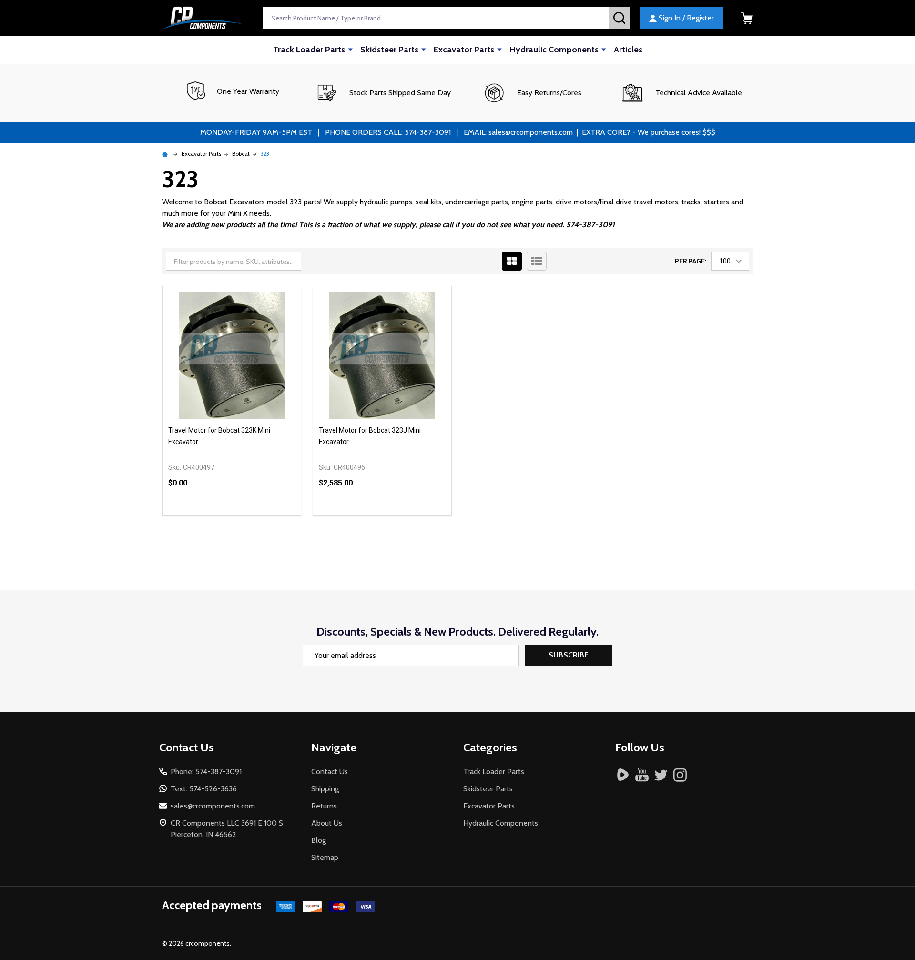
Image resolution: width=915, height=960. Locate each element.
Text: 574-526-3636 (204, 788)
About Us (326, 823)
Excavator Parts (464, 49)
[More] (350, 49)
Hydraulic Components (554, 49)
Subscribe (569, 654)
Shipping (325, 788)
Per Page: (690, 261)
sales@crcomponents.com (213, 805)
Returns (324, 805)
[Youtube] (642, 774)
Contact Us (329, 771)
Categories (490, 747)
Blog (318, 840)
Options (249, 515)
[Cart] (747, 18)
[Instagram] (680, 774)
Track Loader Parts (309, 49)
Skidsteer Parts (389, 49)
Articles (628, 49)
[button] (383, 93)
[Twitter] (661, 774)
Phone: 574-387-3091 (206, 771)
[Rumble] (622, 774)
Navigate (333, 747)
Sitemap (324, 857)
